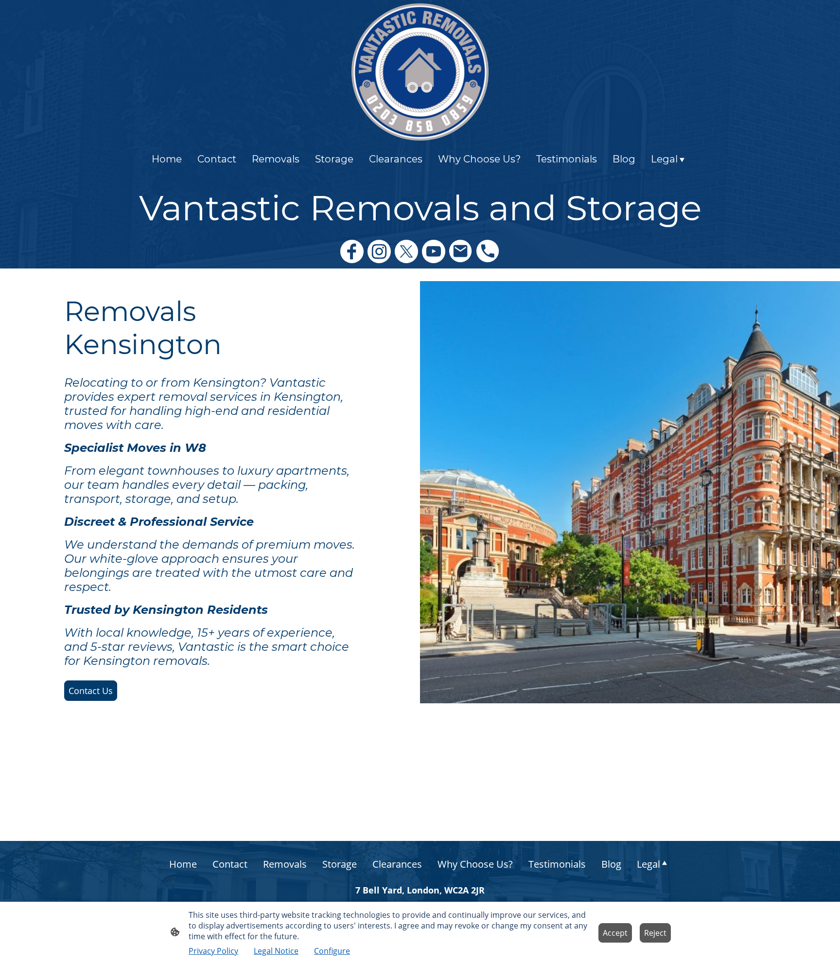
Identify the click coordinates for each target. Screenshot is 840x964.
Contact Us (91, 690)
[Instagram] (379, 251)
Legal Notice (276, 951)
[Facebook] (352, 251)
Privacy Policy (213, 951)
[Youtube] (433, 251)
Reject (655, 933)
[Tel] (488, 251)
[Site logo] (420, 72)
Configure (332, 951)
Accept (615, 933)
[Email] (460, 251)
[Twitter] (406, 251)
